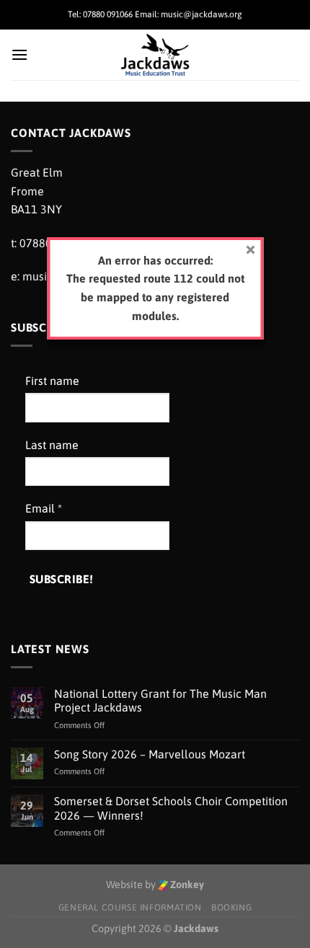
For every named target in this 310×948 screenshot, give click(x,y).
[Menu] (19, 54)
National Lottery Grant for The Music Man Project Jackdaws (160, 700)
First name (52, 380)
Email (43, 508)
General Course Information (130, 908)
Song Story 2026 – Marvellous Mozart (149, 754)
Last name (52, 444)
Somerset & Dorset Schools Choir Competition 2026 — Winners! (171, 807)
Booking (231, 908)
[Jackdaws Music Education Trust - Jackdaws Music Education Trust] (155, 55)
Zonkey (186, 884)
